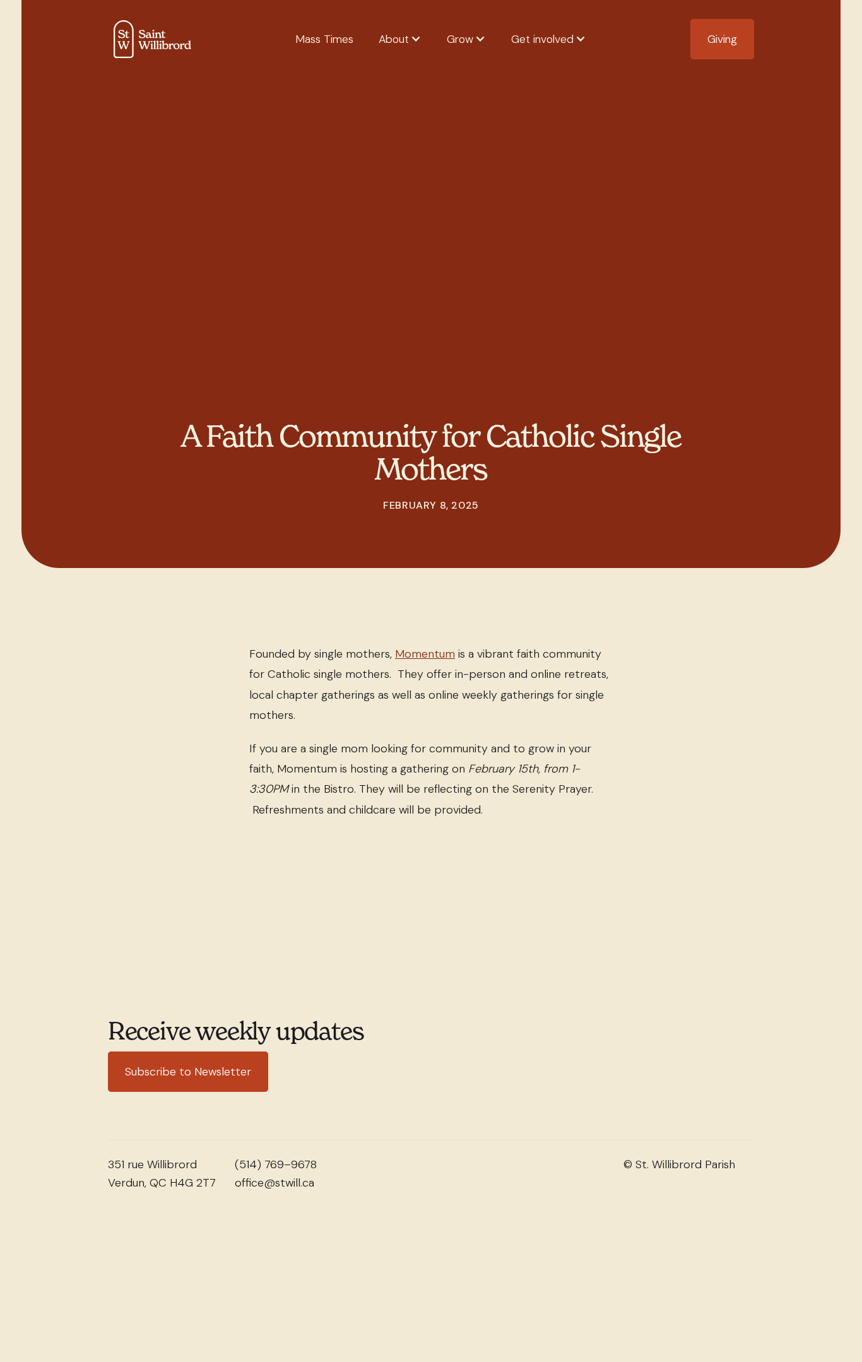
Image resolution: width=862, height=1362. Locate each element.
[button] (400, 39)
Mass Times (324, 39)
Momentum (425, 653)
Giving (722, 39)
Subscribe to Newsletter (188, 1071)
